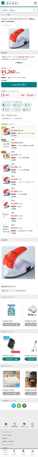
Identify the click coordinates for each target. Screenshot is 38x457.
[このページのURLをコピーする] (24, 406)
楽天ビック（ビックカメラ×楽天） (17, 77)
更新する (20, 63)
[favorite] (35, 19)
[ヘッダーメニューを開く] (35, 3)
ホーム (3, 15)
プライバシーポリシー (8, 444)
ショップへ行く (19, 84)
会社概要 (4, 448)
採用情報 (4, 438)
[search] (34, 10)
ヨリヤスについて (7, 432)
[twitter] (13, 406)
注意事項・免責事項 (8, 441)
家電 (8, 15)
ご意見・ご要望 (6, 435)
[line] (19, 406)
